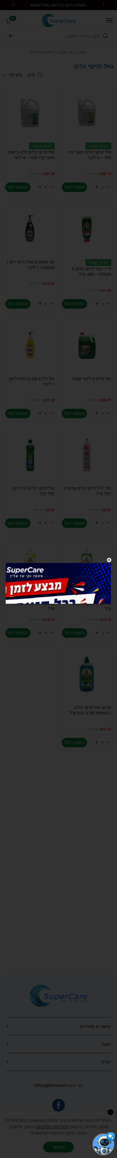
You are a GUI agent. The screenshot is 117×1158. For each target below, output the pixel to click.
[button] (103, 1144)
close (109, 560)
